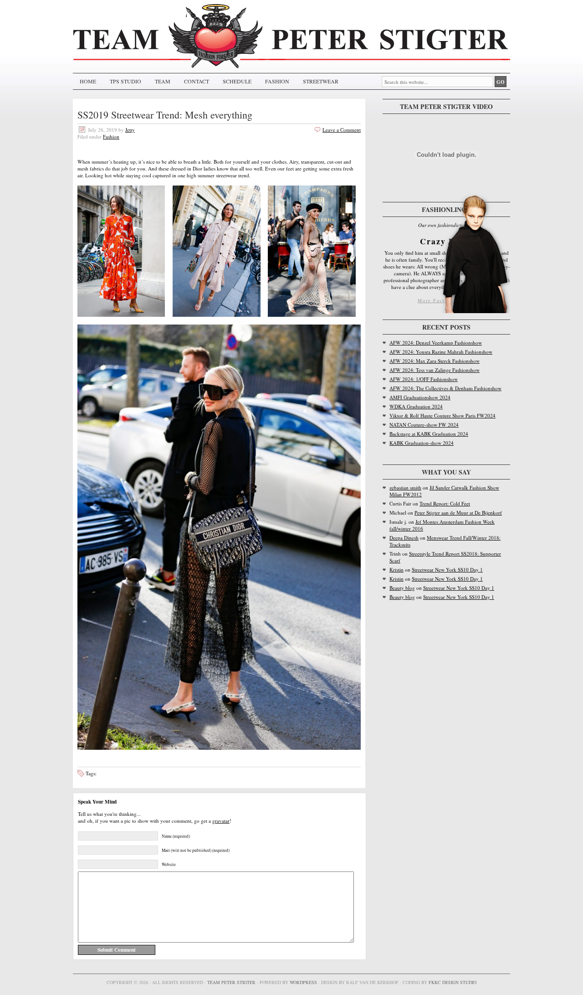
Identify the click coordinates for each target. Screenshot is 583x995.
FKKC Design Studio (452, 982)
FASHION (277, 81)
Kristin (396, 569)
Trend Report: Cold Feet (444, 503)
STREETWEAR (320, 81)
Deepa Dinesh (404, 537)
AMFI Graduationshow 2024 (419, 397)
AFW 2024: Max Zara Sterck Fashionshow (434, 360)
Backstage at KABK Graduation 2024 (428, 433)
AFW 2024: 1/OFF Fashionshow (423, 379)
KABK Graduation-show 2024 (421, 442)
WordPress (303, 982)
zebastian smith (405, 487)
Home (88, 81)
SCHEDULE (237, 81)
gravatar (221, 820)
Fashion (111, 136)
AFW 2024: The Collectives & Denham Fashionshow (445, 388)
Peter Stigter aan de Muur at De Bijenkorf (458, 512)
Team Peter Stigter (231, 982)
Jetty (130, 129)
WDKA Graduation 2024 (416, 406)
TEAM (162, 81)
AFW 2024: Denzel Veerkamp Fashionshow (435, 342)
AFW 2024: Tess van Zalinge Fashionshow (434, 369)
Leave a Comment (341, 129)
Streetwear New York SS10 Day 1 (447, 569)
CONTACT (196, 81)
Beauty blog (402, 587)
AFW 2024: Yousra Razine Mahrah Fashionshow (440, 351)
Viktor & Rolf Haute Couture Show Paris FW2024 (442, 415)
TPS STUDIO (125, 81)
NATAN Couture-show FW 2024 (424, 424)
